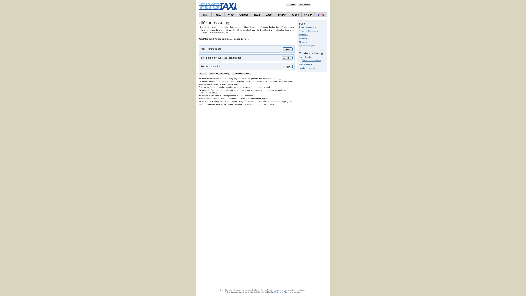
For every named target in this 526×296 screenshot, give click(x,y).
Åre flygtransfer (305, 57)
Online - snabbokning (307, 27)
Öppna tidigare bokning (219, 73)
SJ (300, 49)
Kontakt (282, 15)
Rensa (202, 73)
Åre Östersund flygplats (311, 60)
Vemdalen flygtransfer (307, 68)
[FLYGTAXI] (219, 6)
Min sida (308, 15)
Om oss (295, 15)
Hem (205, 15)
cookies (278, 290)
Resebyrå (303, 38)
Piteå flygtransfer (306, 64)
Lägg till (288, 49)
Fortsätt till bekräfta (241, 73)
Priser (231, 15)
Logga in (291, 4)
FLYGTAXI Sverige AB (278, 292)
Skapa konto (305, 4)
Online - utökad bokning (308, 30)
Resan (257, 15)
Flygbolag (303, 42)
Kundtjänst (303, 34)
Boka (218, 15)
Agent (269, 15)
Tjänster (243, 15)
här (280, 78)
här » (228, 32)
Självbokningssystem (307, 45)
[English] (321, 14)
